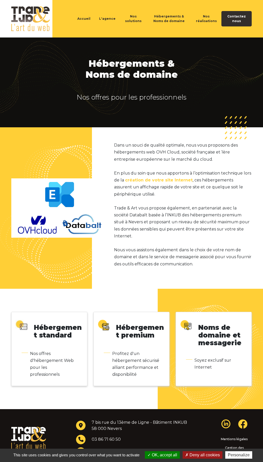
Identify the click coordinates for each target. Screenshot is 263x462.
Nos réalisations (206, 18)
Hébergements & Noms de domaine (169, 18)
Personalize (239, 455)
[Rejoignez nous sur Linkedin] (225, 423)
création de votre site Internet (159, 180)
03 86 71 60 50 (106, 439)
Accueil (83, 19)
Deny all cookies (204, 455)
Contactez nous (236, 18)
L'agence (107, 19)
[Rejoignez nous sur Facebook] (243, 426)
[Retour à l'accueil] (39, 18)
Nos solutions (133, 18)
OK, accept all (164, 455)
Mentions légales (234, 439)
